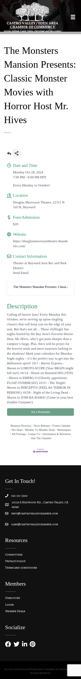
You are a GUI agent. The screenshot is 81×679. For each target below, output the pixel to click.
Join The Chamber (41, 438)
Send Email (21, 273)
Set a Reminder (40, 412)
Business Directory (21, 425)
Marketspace (64, 429)
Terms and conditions (21, 567)
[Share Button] (16, 153)
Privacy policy (15, 561)
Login (9, 604)
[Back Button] (9, 154)
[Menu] (73, 17)
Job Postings (19, 434)
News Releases (42, 425)
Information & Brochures (56, 434)
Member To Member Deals (40, 429)
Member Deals (15, 611)
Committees (13, 554)
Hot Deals (17, 429)
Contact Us (34, 434)
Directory (12, 598)
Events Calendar (61, 425)
